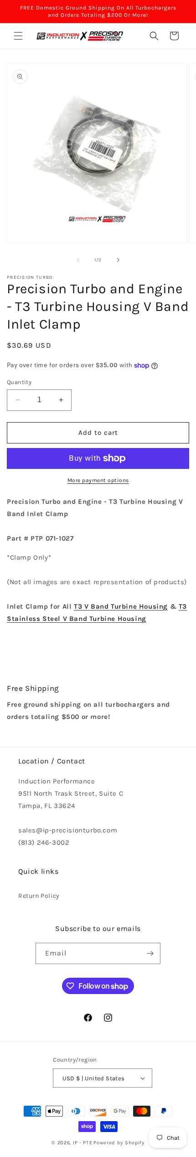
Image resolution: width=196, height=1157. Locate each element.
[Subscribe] (150, 953)
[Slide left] (78, 260)
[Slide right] (118, 260)
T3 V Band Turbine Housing (121, 606)
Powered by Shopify (118, 1143)
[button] (18, 36)
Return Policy (39, 896)
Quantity (19, 382)
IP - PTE (83, 1143)
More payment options (98, 480)
